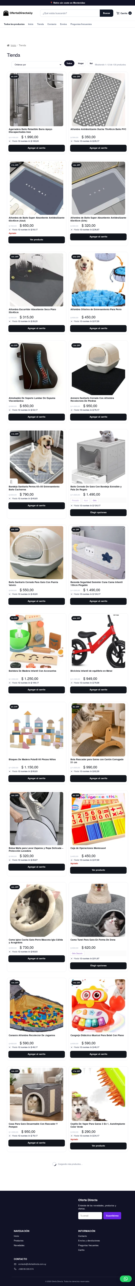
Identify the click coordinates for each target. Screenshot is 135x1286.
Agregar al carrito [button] (36, 147)
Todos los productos (14, 24)
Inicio (30, 24)
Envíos (63, 24)
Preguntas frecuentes (81, 24)
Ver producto (36, 239)
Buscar (106, 13)
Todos (69, 63)
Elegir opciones (98, 512)
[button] (126, 1279)
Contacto (51, 24)
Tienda (40, 24)
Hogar (81, 63)
